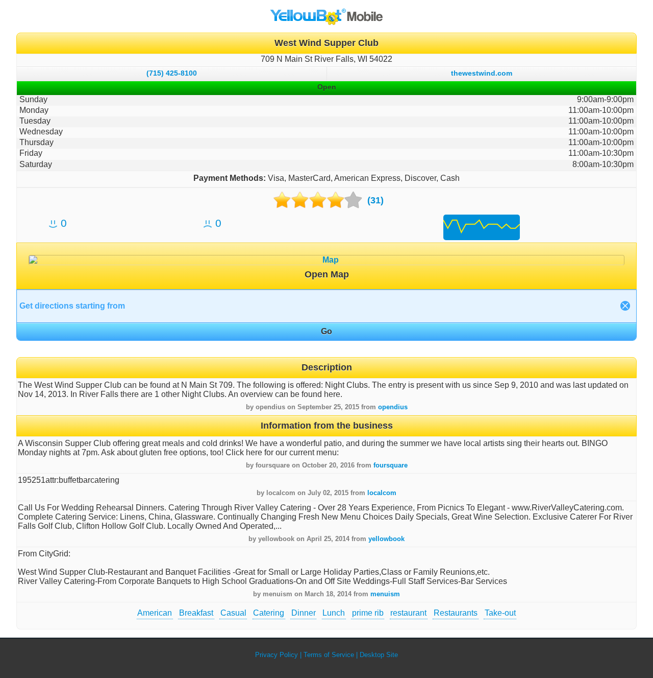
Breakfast (196, 613)
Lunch (333, 613)
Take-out (500, 613)
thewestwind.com (481, 73)
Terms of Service (329, 655)
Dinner (303, 613)
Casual (233, 613)
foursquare (390, 465)
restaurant (408, 613)
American (154, 613)
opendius (393, 407)
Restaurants (456, 613)
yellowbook (386, 539)
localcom (381, 493)
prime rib (368, 613)
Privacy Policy (276, 655)
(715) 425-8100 (171, 73)
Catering (268, 613)
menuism (385, 594)
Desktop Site (379, 655)
